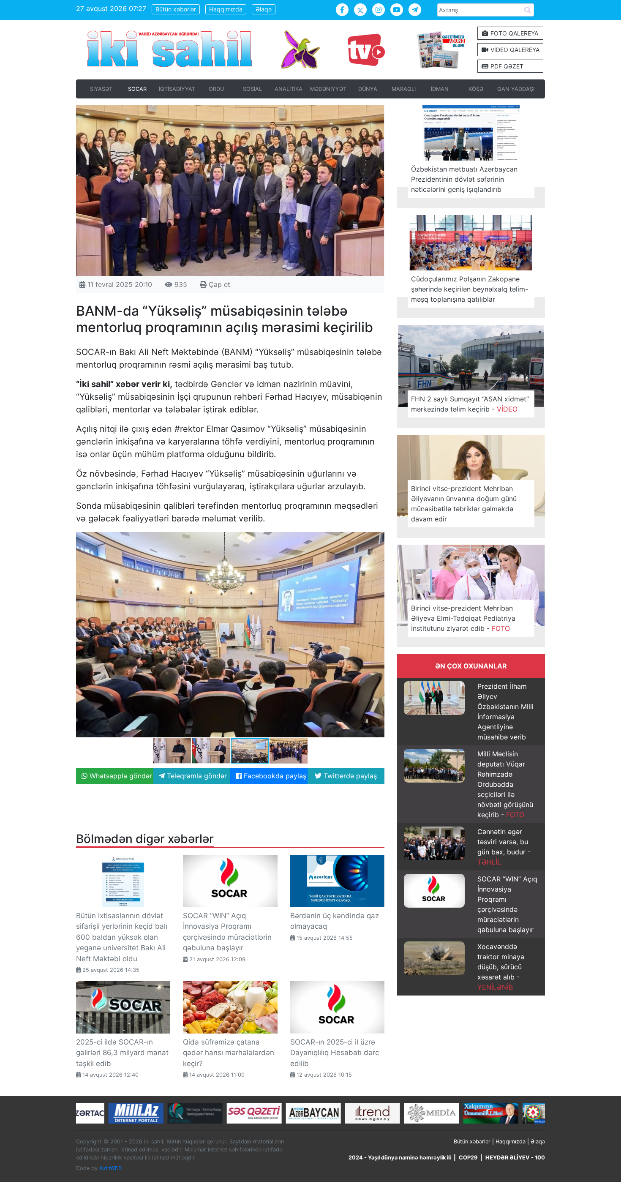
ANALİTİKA (288, 89)
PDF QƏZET (506, 66)
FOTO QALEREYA (513, 33)
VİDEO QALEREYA (514, 49)
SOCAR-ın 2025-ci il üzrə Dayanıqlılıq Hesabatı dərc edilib (334, 1053)
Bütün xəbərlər (175, 9)
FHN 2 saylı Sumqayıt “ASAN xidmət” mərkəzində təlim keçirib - (470, 404)
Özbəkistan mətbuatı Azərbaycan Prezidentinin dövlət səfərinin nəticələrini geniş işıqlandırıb (464, 179)
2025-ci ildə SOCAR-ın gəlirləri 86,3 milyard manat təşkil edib (122, 1053)
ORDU (216, 89)
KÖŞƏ (475, 89)
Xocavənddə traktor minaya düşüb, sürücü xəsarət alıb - (500, 966)
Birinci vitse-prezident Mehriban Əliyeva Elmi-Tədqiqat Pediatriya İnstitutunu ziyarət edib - (463, 618)
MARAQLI (404, 89)
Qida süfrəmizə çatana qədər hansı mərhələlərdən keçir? (228, 1053)
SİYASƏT (101, 89)
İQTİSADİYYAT (177, 89)
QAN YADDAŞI (515, 89)
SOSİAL (252, 89)
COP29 (468, 1157)
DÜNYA (367, 89)
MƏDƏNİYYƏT (328, 89)
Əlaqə (264, 9)
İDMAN (440, 89)
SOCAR (137, 89)
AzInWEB (110, 1168)
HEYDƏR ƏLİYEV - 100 (515, 1157)
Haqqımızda (225, 9)
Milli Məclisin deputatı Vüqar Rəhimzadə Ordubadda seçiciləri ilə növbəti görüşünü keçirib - (505, 784)
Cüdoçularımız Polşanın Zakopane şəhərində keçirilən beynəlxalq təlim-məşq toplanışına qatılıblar (469, 289)
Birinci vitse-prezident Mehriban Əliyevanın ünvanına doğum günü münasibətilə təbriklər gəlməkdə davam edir (464, 503)
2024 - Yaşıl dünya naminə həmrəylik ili (400, 1157)
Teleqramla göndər (196, 776)
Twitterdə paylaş (349, 776)
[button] (377, 539)
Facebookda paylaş (274, 776)
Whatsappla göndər (119, 776)
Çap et (218, 284)
